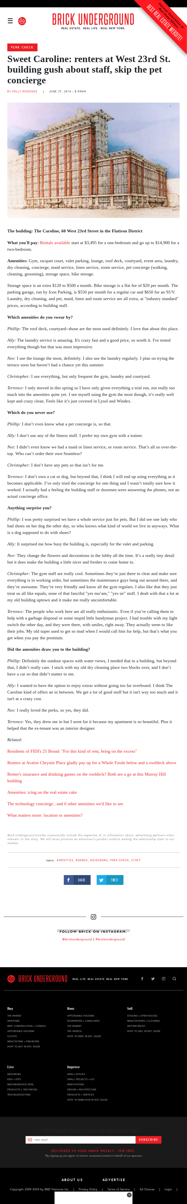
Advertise (114, 1180)
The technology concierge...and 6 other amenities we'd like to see (65, 803)
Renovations (75, 1084)
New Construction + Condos (26, 1026)
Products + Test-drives (22, 1089)
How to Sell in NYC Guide (143, 1031)
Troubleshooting (18, 1094)
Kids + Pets (14, 1079)
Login (168, 1189)
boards (82, 860)
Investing (13, 1020)
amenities (65, 860)
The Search (74, 1031)
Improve (73, 1067)
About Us (72, 1180)
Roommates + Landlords (83, 1020)
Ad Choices (147, 1189)
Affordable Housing (21, 1031)
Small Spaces (76, 1074)
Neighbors (99, 860)
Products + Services (80, 1094)
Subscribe (148, 1140)
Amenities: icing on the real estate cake (42, 792)
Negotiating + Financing (23, 1041)
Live (10, 1067)
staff (136, 860)
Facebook (142, 978)
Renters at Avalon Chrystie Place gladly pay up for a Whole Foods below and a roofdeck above (91, 762)
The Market (14, 1015)
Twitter (153, 978)
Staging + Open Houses (142, 1015)
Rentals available (55, 242)
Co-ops (12, 1036)
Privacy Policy (88, 1189)
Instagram (163, 978)
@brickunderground (77, 939)
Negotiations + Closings (143, 1020)
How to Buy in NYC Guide (23, 1046)
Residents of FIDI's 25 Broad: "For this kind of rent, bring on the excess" (72, 751)
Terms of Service (118, 1189)
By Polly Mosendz (22, 91)
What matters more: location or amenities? (45, 815)
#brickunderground (110, 939)
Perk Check (22, 47)
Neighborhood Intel (20, 1084)
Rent (70, 1008)
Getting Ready (136, 1026)
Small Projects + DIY (80, 1079)
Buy (10, 1008)
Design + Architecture (81, 1089)
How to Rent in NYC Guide (84, 1036)
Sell (129, 1008)
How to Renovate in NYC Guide (87, 1099)
